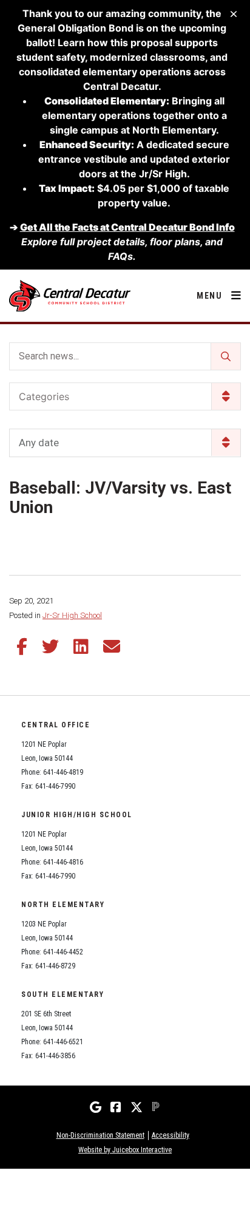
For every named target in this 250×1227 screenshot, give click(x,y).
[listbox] (125, 443)
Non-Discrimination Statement (100, 1135)
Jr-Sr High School (72, 615)
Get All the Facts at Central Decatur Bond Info (127, 227)
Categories (44, 396)
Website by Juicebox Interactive (125, 1150)
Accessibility (170, 1135)
